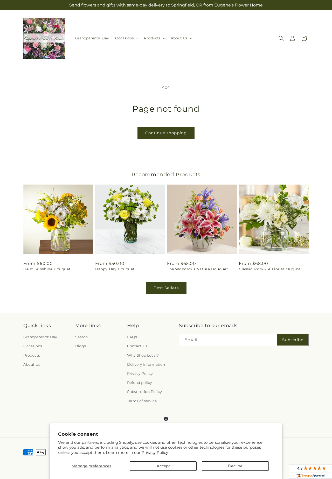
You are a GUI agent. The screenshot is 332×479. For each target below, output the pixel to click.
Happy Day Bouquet (115, 269)
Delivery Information (146, 364)
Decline (235, 465)
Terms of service (142, 401)
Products (31, 355)
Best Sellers (166, 287)
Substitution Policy (144, 391)
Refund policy (139, 382)
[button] (126, 38)
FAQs (132, 337)
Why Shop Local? (143, 355)
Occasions (32, 346)
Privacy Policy (155, 452)
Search (81, 337)
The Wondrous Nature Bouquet (197, 269)
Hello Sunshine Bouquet (47, 269)
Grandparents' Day (40, 337)
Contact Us (137, 346)
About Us (31, 364)
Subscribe (292, 339)
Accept (163, 465)
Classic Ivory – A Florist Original (270, 269)
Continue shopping (166, 132)
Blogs (80, 346)
